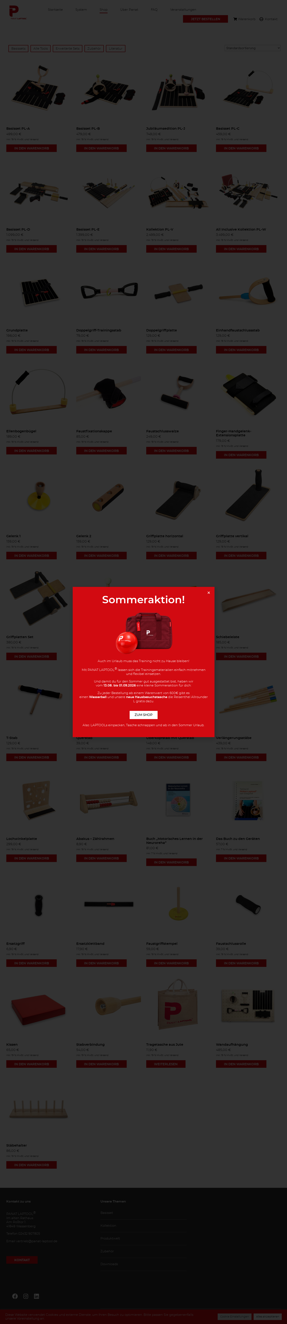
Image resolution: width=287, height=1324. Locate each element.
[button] (208, 592)
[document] (143, 662)
